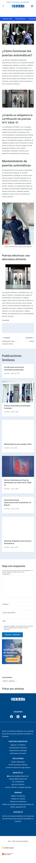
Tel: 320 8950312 (18, 782)
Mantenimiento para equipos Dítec (18, 444)
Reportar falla (7, 19)
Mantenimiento (20, 19)
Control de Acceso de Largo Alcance (18, 767)
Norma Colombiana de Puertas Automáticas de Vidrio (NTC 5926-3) (18, 482)
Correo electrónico (9, 612)
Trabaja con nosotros (18, 799)
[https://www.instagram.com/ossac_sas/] (18, 716)
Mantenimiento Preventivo (18, 748)
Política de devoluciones (18, 801)
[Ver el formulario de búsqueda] (3, 6)
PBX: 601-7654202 (18, 784)
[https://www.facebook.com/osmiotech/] (11, 716)
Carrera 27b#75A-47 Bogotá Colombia (18, 787)
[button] (18, 99)
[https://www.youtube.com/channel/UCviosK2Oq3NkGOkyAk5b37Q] (24, 716)
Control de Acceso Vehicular (18, 765)
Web (4, 621)
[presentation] (18, 391)
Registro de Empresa (18, 796)
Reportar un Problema (18, 745)
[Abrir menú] (32, 6)
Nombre (6, 604)
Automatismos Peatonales (18, 750)
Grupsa (30, 339)
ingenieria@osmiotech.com (18, 779)
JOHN (7, 373)
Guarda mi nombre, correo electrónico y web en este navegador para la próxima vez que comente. (18, 627)
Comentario (6, 574)
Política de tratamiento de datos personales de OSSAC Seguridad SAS (18, 806)
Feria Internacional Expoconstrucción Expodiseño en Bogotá (17, 502)
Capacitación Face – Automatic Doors (9, 341)
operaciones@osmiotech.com (19, 776)
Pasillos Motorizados (18, 762)
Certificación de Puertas (18, 753)
